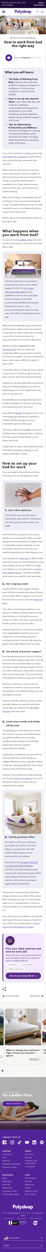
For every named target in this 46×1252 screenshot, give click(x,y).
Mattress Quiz (31, 1191)
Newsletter (7, 1181)
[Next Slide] (42, 1036)
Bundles (28, 1181)
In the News (30, 1167)
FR (37, 12)
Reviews (28, 1158)
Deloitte (18, 413)
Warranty (6, 1161)
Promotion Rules (9, 1167)
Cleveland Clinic (9, 350)
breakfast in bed (25, 240)
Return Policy (9, 1218)
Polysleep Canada (13, 1213)
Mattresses (30, 1185)
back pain (24, 559)
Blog (4, 1178)
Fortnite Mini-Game (10, 1194)
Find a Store (30, 1194)
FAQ (4, 1158)
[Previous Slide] (3, 1036)
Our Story (29, 1154)
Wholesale (7, 1188)
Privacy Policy (22, 1218)
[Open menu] (3, 11)
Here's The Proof (13, 1104)
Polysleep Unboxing (11, 1164)
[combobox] (23, 1238)
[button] (42, 11)
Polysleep (26, 58)
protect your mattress (22, 779)
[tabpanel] (23, 1036)
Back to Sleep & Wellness (24, 38)
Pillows (28, 1188)
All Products (30, 1178)
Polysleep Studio (9, 1191)
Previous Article (12, 996)
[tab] (2, 1070)
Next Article (35, 996)
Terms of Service (36, 1218)
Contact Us (7, 1154)
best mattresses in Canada (13, 157)
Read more (34, 1059)
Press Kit (6, 1185)
